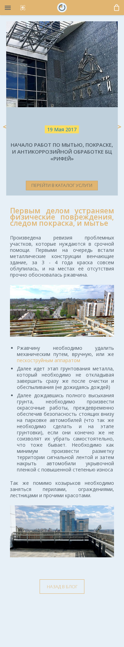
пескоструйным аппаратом (48, 360)
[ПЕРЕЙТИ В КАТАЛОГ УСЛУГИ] (62, 165)
